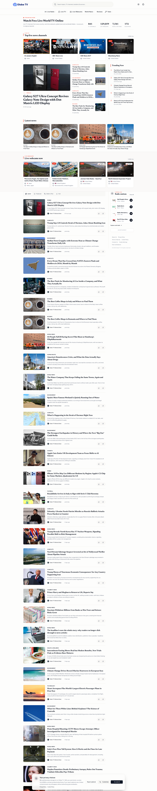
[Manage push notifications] (143, 4)
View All (131, 36)
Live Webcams (77, 12)
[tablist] (64, 193)
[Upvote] (99, 213)
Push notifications (116, 244)
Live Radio (50, 12)
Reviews (99, 12)
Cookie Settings (123, 242)
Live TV (63, 12)
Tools (109, 12)
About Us (114, 237)
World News (89, 12)
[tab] (28, 194)
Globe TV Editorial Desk (55, 213)
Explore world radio (115, 225)
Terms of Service (116, 239)
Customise (105, 782)
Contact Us (115, 242)
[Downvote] (103, 213)
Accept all (117, 782)
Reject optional (91, 782)
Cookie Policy (125, 239)
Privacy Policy (121, 237)
